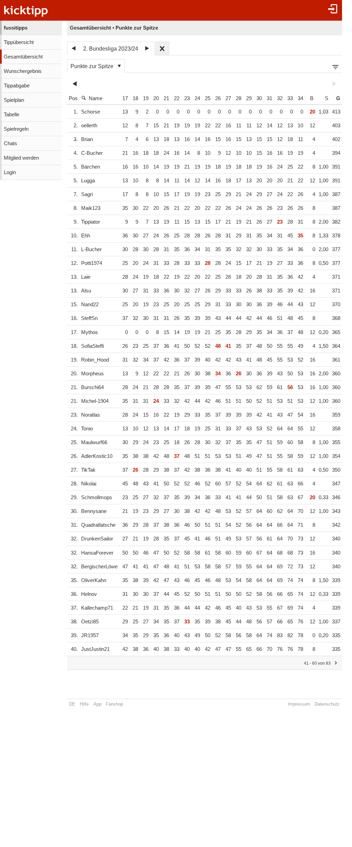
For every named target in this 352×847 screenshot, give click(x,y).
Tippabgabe (17, 85)
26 (218, 98)
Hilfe (84, 704)
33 (290, 98)
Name (95, 98)
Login (10, 172)
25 (207, 98)
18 (135, 98)
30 (259, 98)
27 (228, 98)
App (97, 704)
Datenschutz (327, 704)
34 (300, 98)
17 (125, 98)
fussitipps (16, 28)
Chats (10, 143)
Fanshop (114, 704)
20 (156, 98)
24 (197, 98)
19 (145, 98)
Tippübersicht (19, 42)
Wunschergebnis (23, 71)
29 (249, 98)
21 (166, 98)
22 (176, 98)
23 (187, 98)
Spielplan (14, 100)
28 (238, 98)
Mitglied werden (21, 158)
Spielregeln (16, 129)
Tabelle (11, 114)
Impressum (299, 704)
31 (269, 98)
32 (280, 98)
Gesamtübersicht (23, 57)
